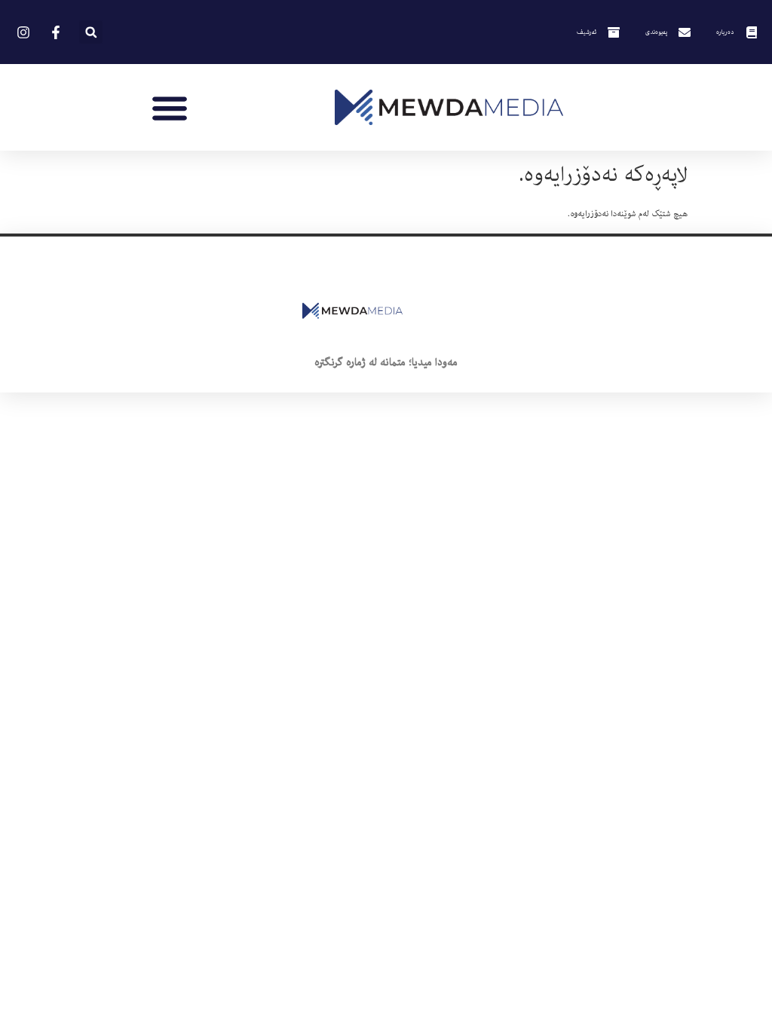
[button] (91, 32)
